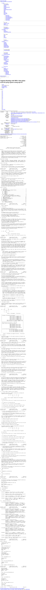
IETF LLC (5, 12)
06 (2, 95)
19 (2, 106)
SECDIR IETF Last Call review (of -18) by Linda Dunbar (19, 118)
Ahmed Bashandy (23, 112)
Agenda (5, 42)
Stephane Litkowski (34, 112)
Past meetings (6, 53)
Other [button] (3, 55)
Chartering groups (6, 23)
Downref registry (6, 59)
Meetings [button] (3, 41)
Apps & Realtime (6, 4)
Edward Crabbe (19, 113)
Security (5, 8)
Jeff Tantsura (15, 113)
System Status (19, 589)
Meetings (7, 61)
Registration (5, 44)
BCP (6, 40)
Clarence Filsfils (13, 112)
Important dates (6, 45)
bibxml (17, 117)
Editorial (5, 37)
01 (2, 91)
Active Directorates (8, 16)
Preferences (5, 69)
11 (2, 99)
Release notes (6, 63)
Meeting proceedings (7, 54)
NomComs (5, 58)
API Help (5, 62)
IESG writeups (4, 86)
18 (2, 105)
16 (2, 103)
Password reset (6, 68)
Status (3, 84)
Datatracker (10, 1)
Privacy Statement (21, 588)
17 (2, 104)
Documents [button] (3, 29)
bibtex (15, 117)
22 (2, 108)
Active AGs (7, 15)
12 (2, 100)
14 (2, 102)
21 (2, 107)
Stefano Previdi (18, 112)
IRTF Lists (7, 72)
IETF (1, 588)
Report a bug (6, 66)
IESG (5, 10)
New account (6, 70)
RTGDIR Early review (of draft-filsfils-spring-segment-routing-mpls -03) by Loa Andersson (24, 121)
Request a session (6, 46)
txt (11, 117)
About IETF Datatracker (3, 589)
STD (5, 40)
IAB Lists (7, 73)
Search (5, 30)
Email (29, 589)
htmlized (13, 117)
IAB (4, 11)
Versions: (1, 89)
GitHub (27, 589)
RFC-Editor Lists (8, 74)
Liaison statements (6, 56)
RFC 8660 (3, 109)
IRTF (6, 588)
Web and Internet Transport (8, 9)
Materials (5, 43)
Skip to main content (3, 0)
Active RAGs (8, 19)
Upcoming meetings (7, 50)
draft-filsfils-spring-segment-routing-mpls (16, 115)
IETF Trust (11, 588)
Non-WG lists (6, 28)
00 (2, 90)
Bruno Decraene (29, 112)
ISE (4, 36)
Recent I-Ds (5, 31)
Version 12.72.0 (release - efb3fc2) (12, 589)
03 (2, 93)
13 (2, 101)
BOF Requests (6, 24)
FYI (7, 40)
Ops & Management (7, 7)
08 (2, 97)
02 (2, 92)
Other (5, 14)
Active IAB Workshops (9, 17)
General (5, 5)
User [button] (3, 67)
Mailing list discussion (14, 122)
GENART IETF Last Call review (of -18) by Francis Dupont (19, 120)
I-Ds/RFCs (7, 60)
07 (2, 96)
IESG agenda (6, 57)
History (3, 87)
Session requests (6, 47)
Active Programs (8, 18)
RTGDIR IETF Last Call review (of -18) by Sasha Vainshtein (19, 119)
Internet (5, 6)
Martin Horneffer (40, 112)
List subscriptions (6, 71)
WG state (7, 123)
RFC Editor (5, 13)
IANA (18, 588)
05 (2, 94)
